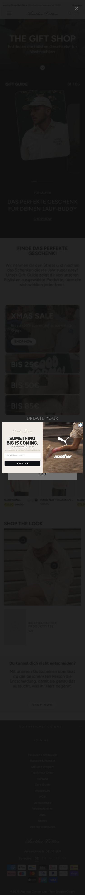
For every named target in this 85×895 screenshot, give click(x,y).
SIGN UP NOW (22, 463)
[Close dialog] (80, 425)
